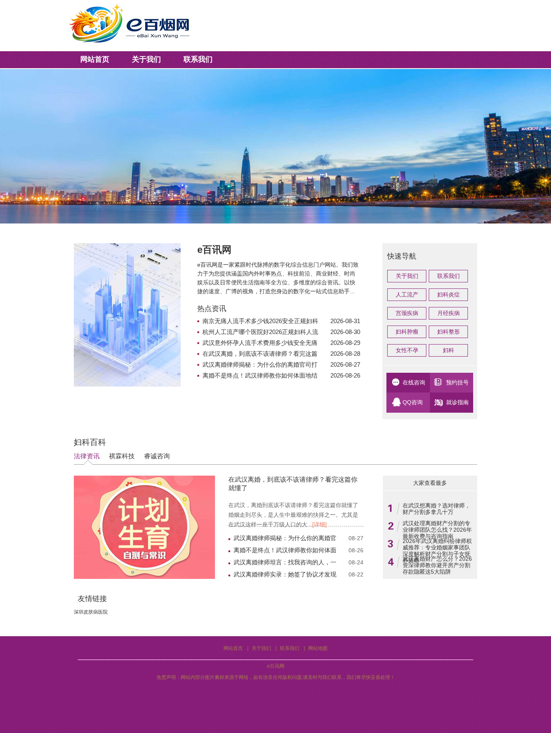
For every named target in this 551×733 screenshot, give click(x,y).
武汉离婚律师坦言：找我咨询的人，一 (285, 562)
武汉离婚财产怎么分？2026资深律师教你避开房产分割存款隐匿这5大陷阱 (437, 565)
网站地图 (318, 648)
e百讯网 (275, 666)
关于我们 (146, 59)
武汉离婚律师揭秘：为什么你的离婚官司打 (259, 364)
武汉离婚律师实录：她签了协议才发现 (285, 574)
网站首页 (94, 59)
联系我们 (198, 59)
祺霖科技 (122, 456)
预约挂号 (457, 382)
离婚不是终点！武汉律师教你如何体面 (285, 550)
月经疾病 (448, 313)
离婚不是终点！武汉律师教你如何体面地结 (259, 375)
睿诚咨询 (157, 456)
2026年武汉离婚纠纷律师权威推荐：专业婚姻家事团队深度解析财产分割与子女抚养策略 (437, 551)
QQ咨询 (413, 402)
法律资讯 (87, 456)
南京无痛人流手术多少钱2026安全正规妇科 (260, 320)
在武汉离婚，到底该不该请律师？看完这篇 (259, 353)
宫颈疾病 (407, 313)
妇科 (448, 350)
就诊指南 (457, 402)
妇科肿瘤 (407, 331)
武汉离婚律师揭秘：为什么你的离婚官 (285, 538)
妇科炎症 (448, 294)
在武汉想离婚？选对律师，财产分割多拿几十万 (436, 508)
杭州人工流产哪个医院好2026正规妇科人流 (260, 331)
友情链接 (92, 599)
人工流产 (407, 294)
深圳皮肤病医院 (91, 612)
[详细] (319, 524)
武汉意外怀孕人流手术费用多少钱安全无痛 (259, 342)
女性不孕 (407, 350)
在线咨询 (414, 382)
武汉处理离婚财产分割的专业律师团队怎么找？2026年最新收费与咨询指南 (437, 529)
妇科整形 (448, 331)
